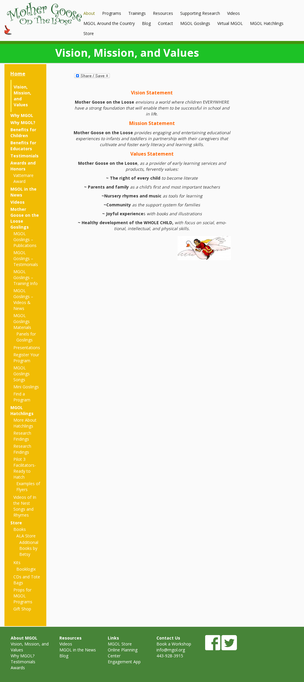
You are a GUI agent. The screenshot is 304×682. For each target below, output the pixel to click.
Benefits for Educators (23, 145)
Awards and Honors (23, 166)
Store (88, 33)
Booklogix (26, 569)
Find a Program (21, 397)
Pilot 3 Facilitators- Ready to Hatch (24, 468)
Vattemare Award (23, 178)
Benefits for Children (23, 132)
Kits (16, 562)
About (89, 13)
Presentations (26, 347)
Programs (111, 13)
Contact (165, 23)
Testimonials (24, 156)
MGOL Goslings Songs (21, 373)
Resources (163, 13)
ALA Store (26, 536)
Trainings (137, 13)
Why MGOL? (22, 122)
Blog (146, 23)
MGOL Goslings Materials (22, 321)
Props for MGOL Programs (22, 596)
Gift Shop (22, 609)
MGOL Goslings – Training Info (25, 277)
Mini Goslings (26, 387)
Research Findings (22, 436)
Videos (233, 13)
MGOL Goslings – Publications (25, 239)
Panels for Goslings (26, 337)
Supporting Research (200, 13)
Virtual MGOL (230, 23)
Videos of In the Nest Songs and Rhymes (24, 506)
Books (19, 529)
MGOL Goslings (195, 23)
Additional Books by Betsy (28, 548)
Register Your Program (26, 357)
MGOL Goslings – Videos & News (23, 299)
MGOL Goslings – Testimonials (25, 258)
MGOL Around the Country (109, 23)
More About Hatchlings (25, 423)
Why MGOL (21, 115)
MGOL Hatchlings (267, 23)
